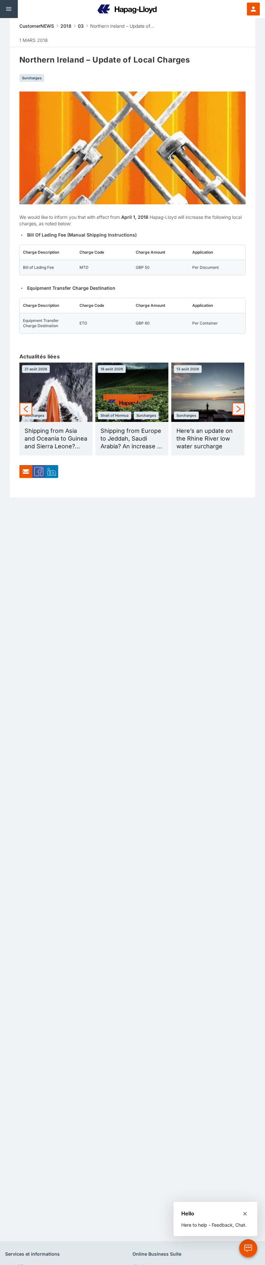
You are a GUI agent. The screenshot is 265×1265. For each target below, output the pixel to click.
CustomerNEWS (36, 26)
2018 (65, 26)
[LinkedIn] (51, 476)
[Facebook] (38, 476)
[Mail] (25, 476)
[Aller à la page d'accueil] (127, 9)
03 (81, 26)
